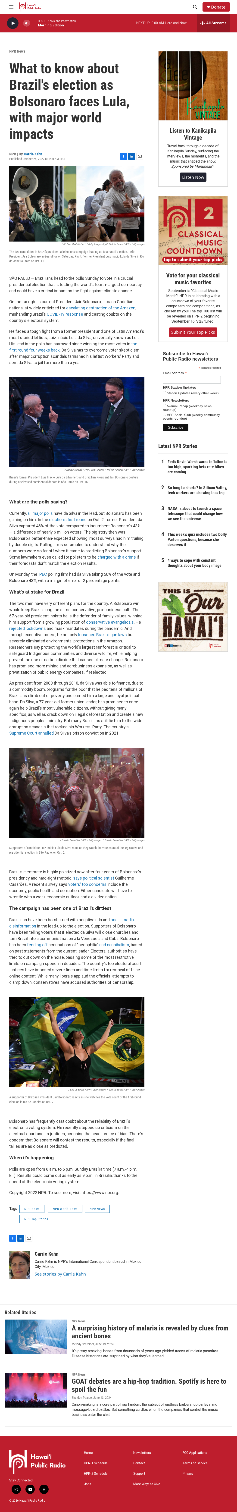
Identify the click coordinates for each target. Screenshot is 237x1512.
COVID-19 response (65, 314)
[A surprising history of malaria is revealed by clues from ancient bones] (36, 1337)
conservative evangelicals (110, 622)
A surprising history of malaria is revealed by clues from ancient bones (150, 1332)
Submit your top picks (193, 332)
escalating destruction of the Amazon (100, 307)
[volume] (27, 23)
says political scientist (93, 878)
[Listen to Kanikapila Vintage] (193, 85)
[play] (12, 23)
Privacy (188, 1473)
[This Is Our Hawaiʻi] (193, 616)
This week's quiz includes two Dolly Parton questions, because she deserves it (197, 539)
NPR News (17, 51)
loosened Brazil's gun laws (102, 634)
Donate (218, 7)
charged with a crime (116, 557)
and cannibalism (114, 944)
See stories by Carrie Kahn (60, 1274)
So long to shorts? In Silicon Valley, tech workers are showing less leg (197, 490)
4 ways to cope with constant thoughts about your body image (194, 563)
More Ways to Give (146, 1484)
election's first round (68, 519)
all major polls (40, 513)
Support (139, 1473)
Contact (139, 1463)
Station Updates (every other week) (192, 393)
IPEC (42, 574)
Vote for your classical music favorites (193, 279)
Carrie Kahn (33, 154)
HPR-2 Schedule (96, 1473)
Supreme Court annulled (31, 733)
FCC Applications (195, 1453)
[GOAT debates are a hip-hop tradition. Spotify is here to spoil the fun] (36, 1390)
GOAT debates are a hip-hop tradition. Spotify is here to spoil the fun (149, 1385)
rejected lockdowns (27, 628)
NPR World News (65, 1209)
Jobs (87, 1484)
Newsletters (142, 1453)
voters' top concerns (87, 884)
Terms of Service (195, 1463)
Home (88, 1453)
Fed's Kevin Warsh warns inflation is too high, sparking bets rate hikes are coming (197, 466)
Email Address (175, 373)
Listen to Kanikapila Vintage (193, 134)
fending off (37, 944)
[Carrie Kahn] (19, 1265)
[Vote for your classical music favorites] (193, 230)
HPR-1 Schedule (96, 1463)
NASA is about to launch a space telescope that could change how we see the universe (195, 513)
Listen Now (193, 177)
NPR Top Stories (36, 1219)
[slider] (34, 23)
